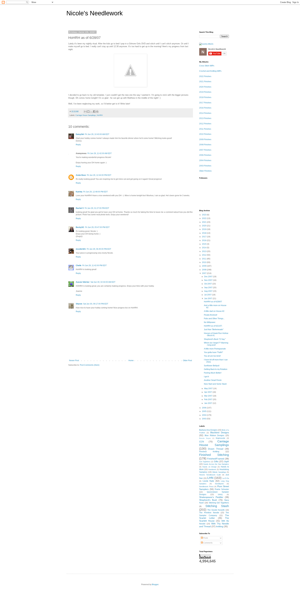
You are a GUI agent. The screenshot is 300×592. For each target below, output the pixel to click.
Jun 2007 (208, 298)
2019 (204, 229)
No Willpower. (210, 322)
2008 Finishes (205, 145)
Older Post (187, 360)
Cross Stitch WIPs (206, 66)
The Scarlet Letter (214, 516)
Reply (78, 145)
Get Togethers (204, 462)
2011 (204, 259)
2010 (204, 262)
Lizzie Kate (208, 481)
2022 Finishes (205, 76)
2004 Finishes (205, 160)
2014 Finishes (205, 113)
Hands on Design (209, 467)
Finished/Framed (215, 458)
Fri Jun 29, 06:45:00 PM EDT (99, 249)
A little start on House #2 (214, 311)
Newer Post (74, 360)
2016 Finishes (205, 108)
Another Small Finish (213, 380)
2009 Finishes (205, 139)
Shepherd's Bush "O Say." (215, 339)
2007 (204, 273)
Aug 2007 (208, 291)
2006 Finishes (205, 155)
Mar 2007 (208, 396)
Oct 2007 (208, 284)
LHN (210, 477)
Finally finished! (210, 315)
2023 (204, 215)
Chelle (78, 265)
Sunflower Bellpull (211, 366)
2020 (204, 226)
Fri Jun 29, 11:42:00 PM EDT (94, 265)
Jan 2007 (208, 403)
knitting (219, 526)
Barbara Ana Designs (208, 430)
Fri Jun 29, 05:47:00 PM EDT (97, 227)
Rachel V (80, 208)
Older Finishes (205, 171)
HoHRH (100, 115)
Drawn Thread (215, 449)
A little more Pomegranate (215, 349)
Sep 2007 (208, 287)
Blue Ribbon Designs (214, 435)
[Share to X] (91, 111)
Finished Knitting (209, 451)
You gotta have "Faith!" (213, 352)
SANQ (220, 494)
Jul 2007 (208, 295)
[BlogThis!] (88, 111)
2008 (204, 270)
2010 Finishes (205, 134)
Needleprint (219, 484)
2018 (204, 233)
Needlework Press (206, 486)
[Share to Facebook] (94, 111)
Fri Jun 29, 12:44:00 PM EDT (99, 175)
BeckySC (80, 227)
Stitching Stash (217, 506)
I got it (206, 377)
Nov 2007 (208, 280)
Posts (205, 538)
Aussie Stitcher (83, 282)
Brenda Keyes (205, 438)
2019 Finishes (205, 92)
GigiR (226, 462)
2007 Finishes (205, 150)
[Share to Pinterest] (97, 111)
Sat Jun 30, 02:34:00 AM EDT (102, 282)
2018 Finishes (205, 97)
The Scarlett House (214, 519)
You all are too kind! (212, 356)
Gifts (216, 461)
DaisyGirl (80, 134)
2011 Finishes (205, 129)
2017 (204, 237)
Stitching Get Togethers (219, 503)
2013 (204, 251)
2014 (204, 248)
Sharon (79, 304)
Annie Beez (81, 175)
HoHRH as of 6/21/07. (213, 326)
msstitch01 (81, 249)
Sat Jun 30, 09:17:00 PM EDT (95, 304)
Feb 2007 (208, 399)
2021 (204, 222)
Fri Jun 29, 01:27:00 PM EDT (97, 208)
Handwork (212, 469)
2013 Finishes (205, 118)
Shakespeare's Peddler (211, 497)
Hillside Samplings (219, 472)
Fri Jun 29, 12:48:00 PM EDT (95, 192)
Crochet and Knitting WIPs (210, 71)
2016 (204, 240)
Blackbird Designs (219, 432)
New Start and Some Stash (215, 384)
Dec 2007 (208, 276)
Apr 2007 (208, 392)
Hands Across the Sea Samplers (216, 464)
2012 (204, 255)
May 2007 (208, 388)
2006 (204, 408)
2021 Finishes (205, 81)
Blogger (155, 584)
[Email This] (85, 111)
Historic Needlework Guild (210, 475)
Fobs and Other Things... (214, 318)
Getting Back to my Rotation (215, 369)
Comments (207, 543)
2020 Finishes (205, 87)
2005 (204, 411)
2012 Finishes (205, 124)
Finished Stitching (214, 454)
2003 (204, 419)
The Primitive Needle (209, 513)
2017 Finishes (205, 103)
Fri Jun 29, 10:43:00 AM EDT (97, 134)
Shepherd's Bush (208, 500)
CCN (201, 441)
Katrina (79, 192)
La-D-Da (225, 478)
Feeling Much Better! (212, 373)
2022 (204, 218)
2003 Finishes (205, 166)
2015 (204, 244)
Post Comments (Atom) (89, 365)
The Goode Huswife (216, 510)
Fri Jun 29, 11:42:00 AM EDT (100, 153)
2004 (204, 415)
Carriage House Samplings (85, 115)
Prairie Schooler (222, 489)
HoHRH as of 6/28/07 (213, 302)
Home (131, 360)
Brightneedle (220, 438)
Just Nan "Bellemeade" (213, 329)
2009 (204, 266)
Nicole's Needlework (94, 13)
